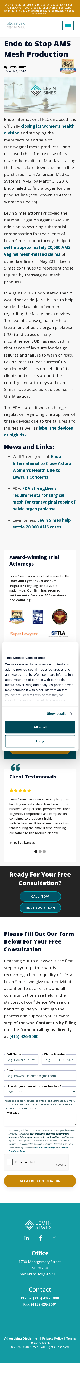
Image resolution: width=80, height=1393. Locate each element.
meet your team (40, 907)
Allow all (40, 727)
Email (11, 1070)
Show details (56, 713)
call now (40, 896)
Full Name (14, 1054)
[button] (68, 25)
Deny (40, 741)
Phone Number (55, 1054)
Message (13, 1112)
